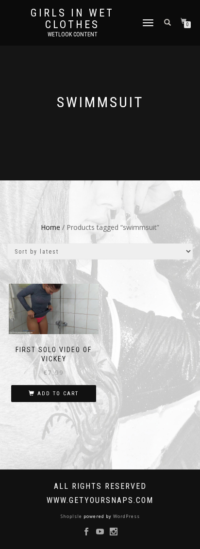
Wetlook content (73, 34)
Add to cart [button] (58, 393)
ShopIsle (72, 516)
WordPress (126, 516)
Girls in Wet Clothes (72, 19)
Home (50, 227)
